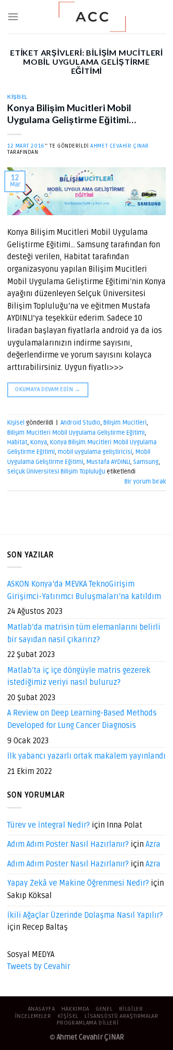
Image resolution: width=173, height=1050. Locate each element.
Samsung (146, 462)
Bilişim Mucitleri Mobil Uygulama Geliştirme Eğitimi (76, 433)
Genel (104, 1009)
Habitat (17, 442)
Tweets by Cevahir (38, 966)
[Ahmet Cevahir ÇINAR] (92, 17)
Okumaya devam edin (47, 389)
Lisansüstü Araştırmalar (121, 1016)
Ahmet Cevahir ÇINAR (119, 146)
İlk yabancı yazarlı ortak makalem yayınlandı (86, 756)
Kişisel (17, 96)
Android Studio (80, 423)
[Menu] (13, 16)
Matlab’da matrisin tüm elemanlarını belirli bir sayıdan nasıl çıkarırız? (84, 634)
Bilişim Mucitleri (125, 423)
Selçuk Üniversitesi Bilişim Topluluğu (56, 471)
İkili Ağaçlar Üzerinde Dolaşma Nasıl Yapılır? (85, 915)
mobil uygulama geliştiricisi (95, 452)
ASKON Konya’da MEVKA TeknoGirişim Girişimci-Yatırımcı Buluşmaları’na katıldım (84, 590)
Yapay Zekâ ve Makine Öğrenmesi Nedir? (78, 883)
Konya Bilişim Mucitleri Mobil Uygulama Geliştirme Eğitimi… (71, 113)
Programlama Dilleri (88, 1023)
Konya (38, 442)
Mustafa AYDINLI (108, 462)
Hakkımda (75, 1009)
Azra (153, 844)
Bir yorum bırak (145, 481)
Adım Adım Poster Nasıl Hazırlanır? (68, 844)
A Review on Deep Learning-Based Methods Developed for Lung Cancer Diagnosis (82, 719)
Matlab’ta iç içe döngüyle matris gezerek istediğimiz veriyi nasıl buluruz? (78, 677)
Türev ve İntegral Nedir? (48, 825)
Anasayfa (41, 1009)
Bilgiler (131, 1009)
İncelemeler (33, 1016)
